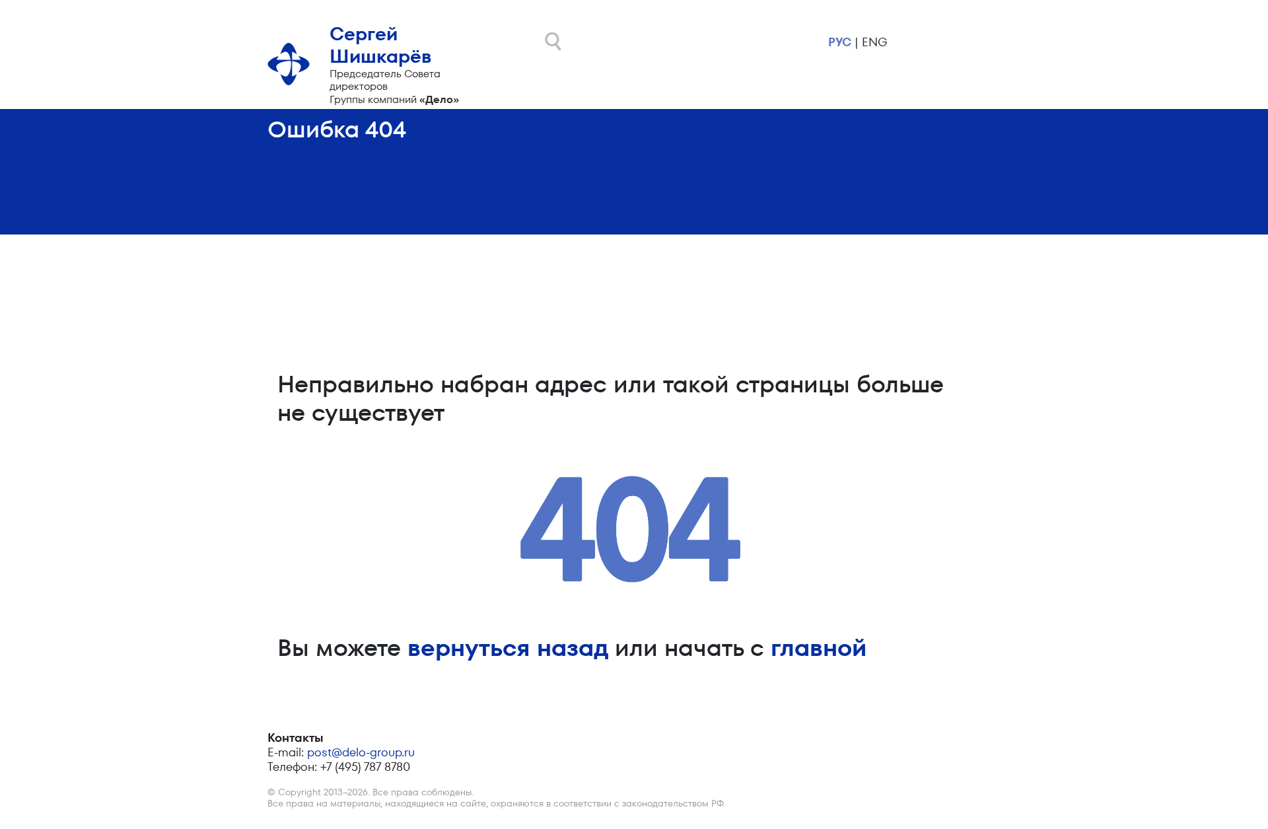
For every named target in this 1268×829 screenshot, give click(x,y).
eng (874, 42)
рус (839, 42)
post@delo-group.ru (361, 752)
